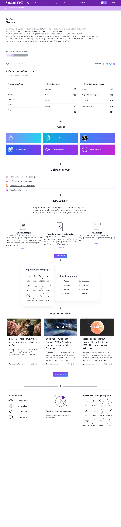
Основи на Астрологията (58, 411)
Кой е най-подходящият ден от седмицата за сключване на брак (23, 342)
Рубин (10, 110)
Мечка (47, 112)
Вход (113, 3)
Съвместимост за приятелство (22, 185)
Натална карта (23, 406)
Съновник (10, 19)
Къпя (46, 95)
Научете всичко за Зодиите (97, 395)
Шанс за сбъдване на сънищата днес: (17, 53)
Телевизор (11, 99)
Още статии (59, 374)
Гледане (22, 249)
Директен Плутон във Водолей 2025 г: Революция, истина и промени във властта (59, 344)
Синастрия (23, 411)
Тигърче (84, 89)
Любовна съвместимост (19, 190)
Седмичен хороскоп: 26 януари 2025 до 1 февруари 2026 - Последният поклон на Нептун (95, 344)
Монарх (47, 106)
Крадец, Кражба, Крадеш (90, 95)
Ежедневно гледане (23, 233)
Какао (10, 94)
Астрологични (16, 395)
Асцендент (23, 401)
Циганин (48, 89)
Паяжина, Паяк (87, 106)
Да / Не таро (97, 233)
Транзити (23, 417)
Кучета (47, 100)
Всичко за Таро (60, 256)
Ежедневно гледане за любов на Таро (60, 234)
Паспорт (11, 89)
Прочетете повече (15, 364)
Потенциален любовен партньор (22, 177)
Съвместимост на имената (21, 181)
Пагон (10, 105)
